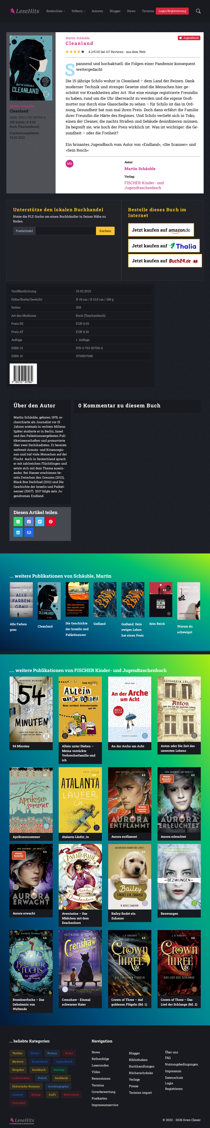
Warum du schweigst (185, 629)
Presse (133, 1086)
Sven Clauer (192, 1120)
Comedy (17, 1094)
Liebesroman (21, 1078)
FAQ (168, 1058)
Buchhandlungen (141, 1066)
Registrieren (174, 1089)
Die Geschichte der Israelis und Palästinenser (77, 629)
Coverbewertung (103, 1092)
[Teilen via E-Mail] (29, 532)
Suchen (105, 231)
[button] (197, 11)
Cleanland (45, 626)
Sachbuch (61, 1078)
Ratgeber (18, 1070)
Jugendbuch (191, 37)
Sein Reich (157, 624)
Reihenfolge (100, 1059)
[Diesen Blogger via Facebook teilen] (29, 521)
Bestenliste (54, 11)
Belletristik (71, 1094)
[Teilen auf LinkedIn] (18, 532)
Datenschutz (174, 1077)
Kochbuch (39, 1070)
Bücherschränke (141, 1073)
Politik (42, 1078)
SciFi (52, 1094)
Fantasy (59, 1070)
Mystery (18, 1061)
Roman (52, 1053)
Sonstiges (18, 1103)
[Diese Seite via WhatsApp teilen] (18, 521)
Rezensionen (101, 1078)
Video (96, 1072)
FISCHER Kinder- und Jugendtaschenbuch (144, 185)
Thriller (17, 1053)
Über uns (171, 1052)
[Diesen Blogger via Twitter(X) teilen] (39, 521)
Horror (35, 1053)
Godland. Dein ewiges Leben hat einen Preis (132, 629)
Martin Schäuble (139, 168)
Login (169, 1083)
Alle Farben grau (18, 627)
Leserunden (100, 1065)
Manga (36, 1094)
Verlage (134, 1079)
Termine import (140, 1092)
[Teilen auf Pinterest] (50, 521)
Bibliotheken (138, 1060)
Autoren (97, 11)
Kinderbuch (40, 1061)
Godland (100, 624)
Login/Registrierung (172, 11)
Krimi (69, 1053)
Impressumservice (105, 1105)
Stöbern (77, 11)
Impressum (173, 1071)
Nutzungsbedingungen (181, 1064)
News (131, 11)
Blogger (115, 11)
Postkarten (99, 1098)
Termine (148, 11)
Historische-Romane (26, 1086)
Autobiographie (58, 1086)
